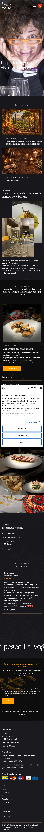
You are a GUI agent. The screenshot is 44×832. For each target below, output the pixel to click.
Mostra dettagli (32, 422)
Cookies (24, 827)
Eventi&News (11, 138)
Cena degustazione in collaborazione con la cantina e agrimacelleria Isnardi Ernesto (24, 143)
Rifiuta (22, 442)
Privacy (16, 827)
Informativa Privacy (25, 689)
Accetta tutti (22, 429)
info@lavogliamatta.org (11, 537)
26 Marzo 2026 (23, 177)
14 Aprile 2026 (23, 138)
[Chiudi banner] (41, 388)
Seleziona (20, 435)
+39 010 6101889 (8, 746)
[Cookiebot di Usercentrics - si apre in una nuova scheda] (27, 388)
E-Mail (4, 681)
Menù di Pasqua (12, 181)
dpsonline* (6, 829)
